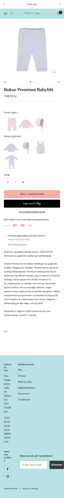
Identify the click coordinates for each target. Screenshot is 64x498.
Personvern (24, 393)
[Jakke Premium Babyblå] (11, 142)
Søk (20, 370)
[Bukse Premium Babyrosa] (11, 118)
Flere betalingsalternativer (32, 211)
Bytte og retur (25, 381)
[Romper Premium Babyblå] (40, 142)
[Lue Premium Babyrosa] (40, 118)
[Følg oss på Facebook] (7, 469)
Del (5, 331)
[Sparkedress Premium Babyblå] (11, 157)
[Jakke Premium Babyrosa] (26, 118)
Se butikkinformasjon (17, 244)
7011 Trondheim (7, 407)
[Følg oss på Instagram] (7, 476)
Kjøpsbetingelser (26, 387)
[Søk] (11, 13)
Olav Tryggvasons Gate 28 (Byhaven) (7, 387)
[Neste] (58, 82)
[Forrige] (5, 82)
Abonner (56, 464)
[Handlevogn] (58, 13)
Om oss (22, 375)
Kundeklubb (24, 399)
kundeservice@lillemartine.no (7, 433)
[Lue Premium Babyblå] (26, 142)
